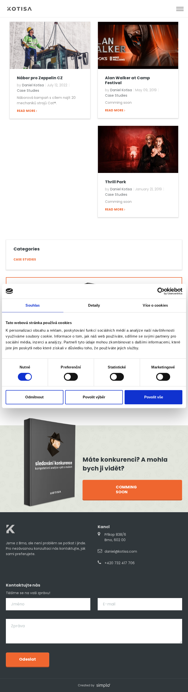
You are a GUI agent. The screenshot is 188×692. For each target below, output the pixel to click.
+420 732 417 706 (120, 563)
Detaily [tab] (94, 305)
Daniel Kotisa (33, 85)
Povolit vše (153, 397)
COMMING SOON (126, 489)
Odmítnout (34, 397)
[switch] (71, 377)
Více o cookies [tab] (155, 305)
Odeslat (27, 659)
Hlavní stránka (54, 19)
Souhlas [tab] (32, 305)
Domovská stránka (22, 19)
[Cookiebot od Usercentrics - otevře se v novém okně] (161, 291)
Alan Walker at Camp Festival (127, 80)
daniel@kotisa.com (121, 551)
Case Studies (28, 90)
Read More (26, 111)
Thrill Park (115, 182)
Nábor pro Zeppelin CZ (40, 78)
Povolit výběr (94, 397)
